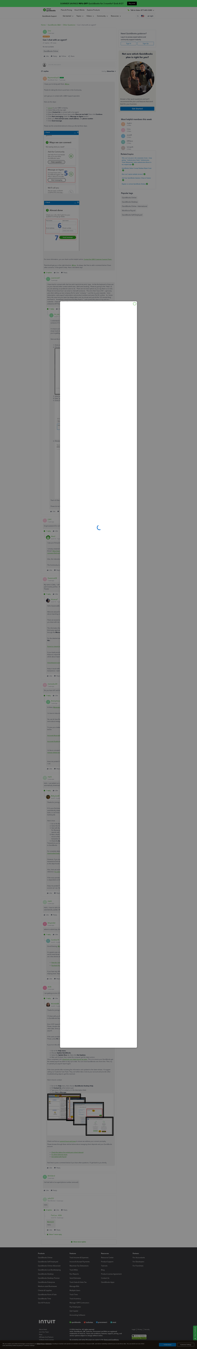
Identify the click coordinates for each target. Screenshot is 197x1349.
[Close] (134, 303)
